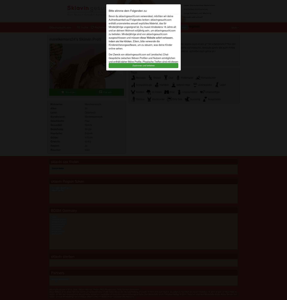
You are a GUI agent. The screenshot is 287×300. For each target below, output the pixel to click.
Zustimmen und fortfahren (143, 65)
